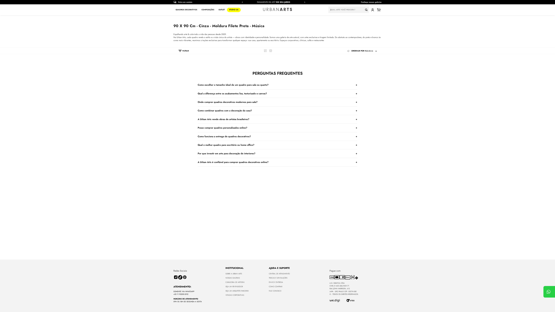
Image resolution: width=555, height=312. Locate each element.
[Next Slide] (304, 2)
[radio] (265, 51)
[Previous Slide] (242, 2)
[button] (182, 51)
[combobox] (348, 9)
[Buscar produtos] (367, 9)
